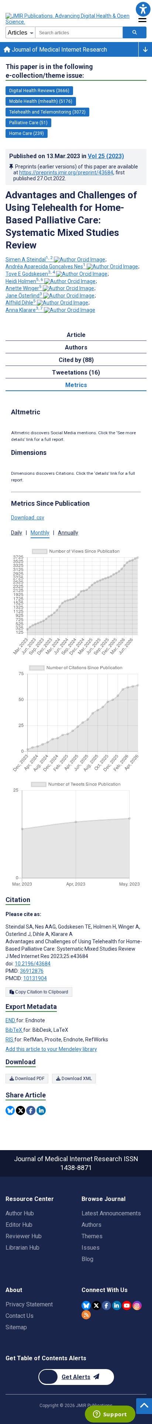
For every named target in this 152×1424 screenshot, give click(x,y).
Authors (91, 1224)
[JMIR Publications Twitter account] (96, 1305)
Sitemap (16, 1327)
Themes (92, 1236)
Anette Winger (24, 288)
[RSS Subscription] (86, 1314)
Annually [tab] (68, 533)
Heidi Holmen (24, 281)
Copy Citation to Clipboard (41, 992)
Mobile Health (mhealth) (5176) (40, 101)
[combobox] (79, 32)
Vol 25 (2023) (106, 156)
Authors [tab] (76, 347)
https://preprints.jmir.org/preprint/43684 (66, 172)
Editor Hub (19, 1224)
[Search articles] (134, 32)
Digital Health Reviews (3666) (39, 90)
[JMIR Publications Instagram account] (137, 1305)
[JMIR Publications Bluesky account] (86, 1305)
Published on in (66, 156)
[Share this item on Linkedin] (41, 1110)
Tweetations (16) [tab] (76, 372)
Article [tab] (76, 334)
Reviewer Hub (24, 1236)
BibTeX (14, 1030)
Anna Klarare (24, 310)
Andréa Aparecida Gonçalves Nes (46, 266)
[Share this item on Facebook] (30, 1110)
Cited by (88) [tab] (76, 359)
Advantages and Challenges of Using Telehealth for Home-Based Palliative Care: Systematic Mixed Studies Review (71, 220)
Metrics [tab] (76, 385)
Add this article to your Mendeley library (51, 1049)
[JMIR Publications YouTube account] (126, 1305)
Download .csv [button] (27, 517)
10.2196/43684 (33, 964)
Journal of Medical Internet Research (58, 49)
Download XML (76, 1078)
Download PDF (29, 1078)
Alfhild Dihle (21, 303)
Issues (91, 1247)
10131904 (35, 978)
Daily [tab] (16, 533)
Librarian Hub (22, 1247)
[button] (143, 9)
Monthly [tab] (40, 533)
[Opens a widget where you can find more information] (109, 1415)
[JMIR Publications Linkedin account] (116, 1305)
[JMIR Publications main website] (68, 19)
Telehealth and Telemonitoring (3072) (47, 112)
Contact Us (20, 1315)
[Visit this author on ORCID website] (79, 259)
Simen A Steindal (29, 259)
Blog (87, 1259)
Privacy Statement (29, 1304)
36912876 (32, 971)
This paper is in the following (49, 71)
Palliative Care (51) (28, 122)
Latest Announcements (111, 1213)
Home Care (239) (26, 133)
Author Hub (20, 1213)
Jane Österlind (24, 296)
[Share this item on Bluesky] (10, 1110)
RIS (10, 1039)
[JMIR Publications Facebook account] (106, 1305)
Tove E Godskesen (30, 274)
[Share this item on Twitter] (20, 1110)
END (11, 1020)
